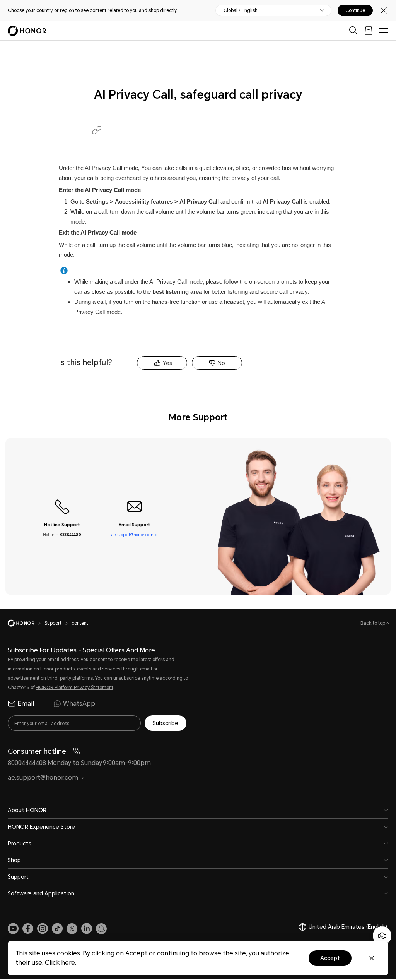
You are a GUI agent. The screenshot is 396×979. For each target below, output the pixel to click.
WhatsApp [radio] (79, 703)
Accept (330, 958)
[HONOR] (26, 623)
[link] (13, 928)
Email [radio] (25, 703)
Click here (60, 962)
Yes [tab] (167, 363)
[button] (96, 130)
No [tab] (221, 363)
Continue (355, 10)
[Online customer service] (382, 935)
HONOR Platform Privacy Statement (74, 687)
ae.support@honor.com (132, 535)
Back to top (373, 623)
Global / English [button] (241, 10)
